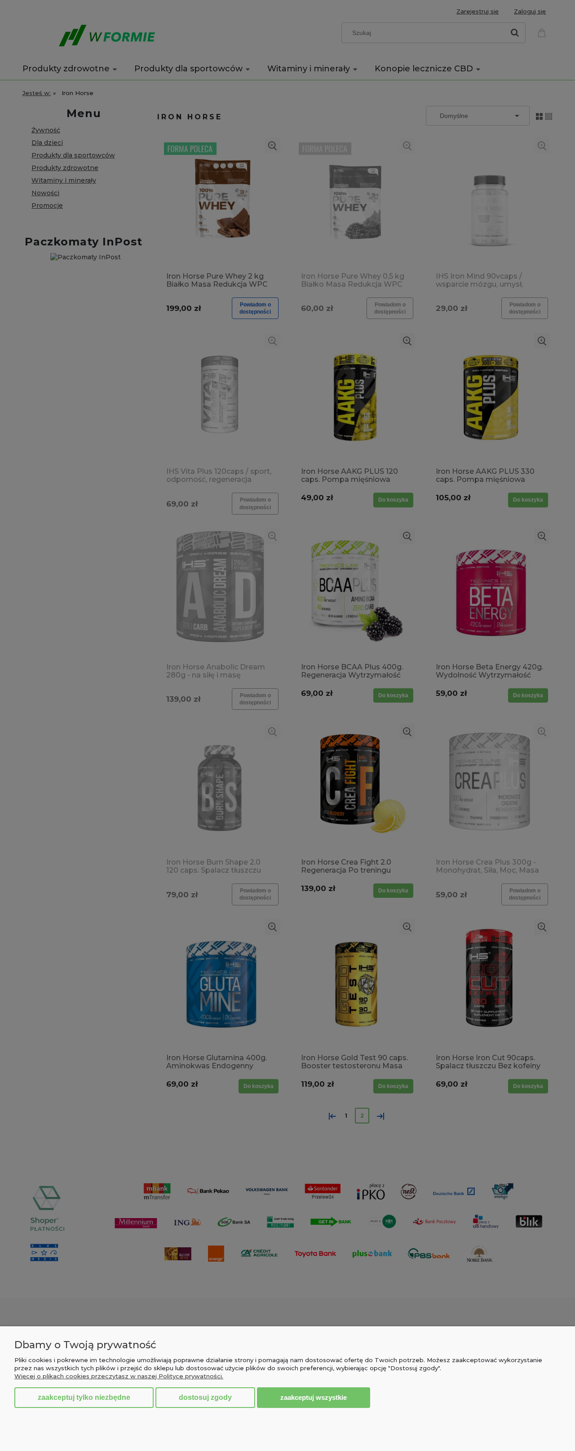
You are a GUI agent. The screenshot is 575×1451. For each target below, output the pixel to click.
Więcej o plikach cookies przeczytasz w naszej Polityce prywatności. (118, 1376)
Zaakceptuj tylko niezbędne (84, 1397)
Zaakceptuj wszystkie (313, 1397)
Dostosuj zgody (205, 1397)
